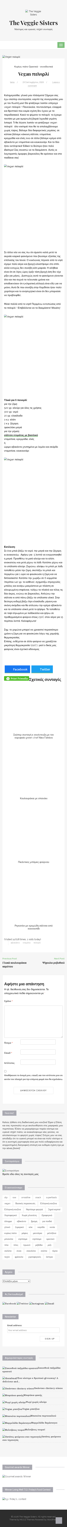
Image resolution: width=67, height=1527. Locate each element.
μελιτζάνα (51, 1233)
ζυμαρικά (19, 1227)
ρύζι (49, 1245)
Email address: (14, 1325)
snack (38, 1197)
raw (14, 1197)
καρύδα (41, 1227)
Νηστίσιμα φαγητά (34, 1209)
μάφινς (25, 1233)
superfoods (51, 1197)
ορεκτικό (50, 1239)
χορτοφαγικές (34, 1257)
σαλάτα (8, 1251)
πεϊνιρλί (37, 943)
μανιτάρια (37, 1233)
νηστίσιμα (22, 1239)
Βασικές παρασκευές (25, 1203)
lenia (12, 82)
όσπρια (49, 1257)
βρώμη (34, 1221)
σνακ (19, 1251)
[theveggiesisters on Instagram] (36, 1303)
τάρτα (55, 1251)
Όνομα (8, 1042)
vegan (7, 1203)
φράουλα (19, 1257)
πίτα (6, 1245)
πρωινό (26, 1245)
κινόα (52, 1227)
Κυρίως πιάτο (21, 66)
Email (8, 1053)
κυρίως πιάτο (10, 1233)
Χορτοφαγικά (10, 1215)
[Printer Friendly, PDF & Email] (16, 678)
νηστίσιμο (36, 1239)
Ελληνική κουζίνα (48, 1203)
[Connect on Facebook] (9, 1303)
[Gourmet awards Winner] (16, 1476)
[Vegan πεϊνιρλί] (11, 56)
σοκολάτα (31, 1251)
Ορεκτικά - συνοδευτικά (41, 66)
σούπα (44, 1251)
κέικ (31, 1227)
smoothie (25, 1197)
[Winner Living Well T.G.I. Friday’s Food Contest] (14, 1498)
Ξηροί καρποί (54, 1209)
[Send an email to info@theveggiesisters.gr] (49, 1303)
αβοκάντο (15, 943)
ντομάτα (26, 943)
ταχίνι (7, 1257)
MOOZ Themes (27, 1519)
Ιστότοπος (9, 1063)
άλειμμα (8, 1221)
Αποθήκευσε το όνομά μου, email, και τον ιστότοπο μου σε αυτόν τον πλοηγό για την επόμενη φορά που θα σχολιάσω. (33, 1077)
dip (5, 1197)
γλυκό (7, 1227)
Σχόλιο (8, 1001)
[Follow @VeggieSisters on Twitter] (22, 1303)
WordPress (52, 1519)
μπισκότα (8, 1239)
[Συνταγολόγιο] (10, 1170)
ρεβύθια (39, 1245)
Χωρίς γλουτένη (29, 1215)
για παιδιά (47, 1221)
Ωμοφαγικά (47, 1215)
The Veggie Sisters (33, 22)
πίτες (15, 1245)
